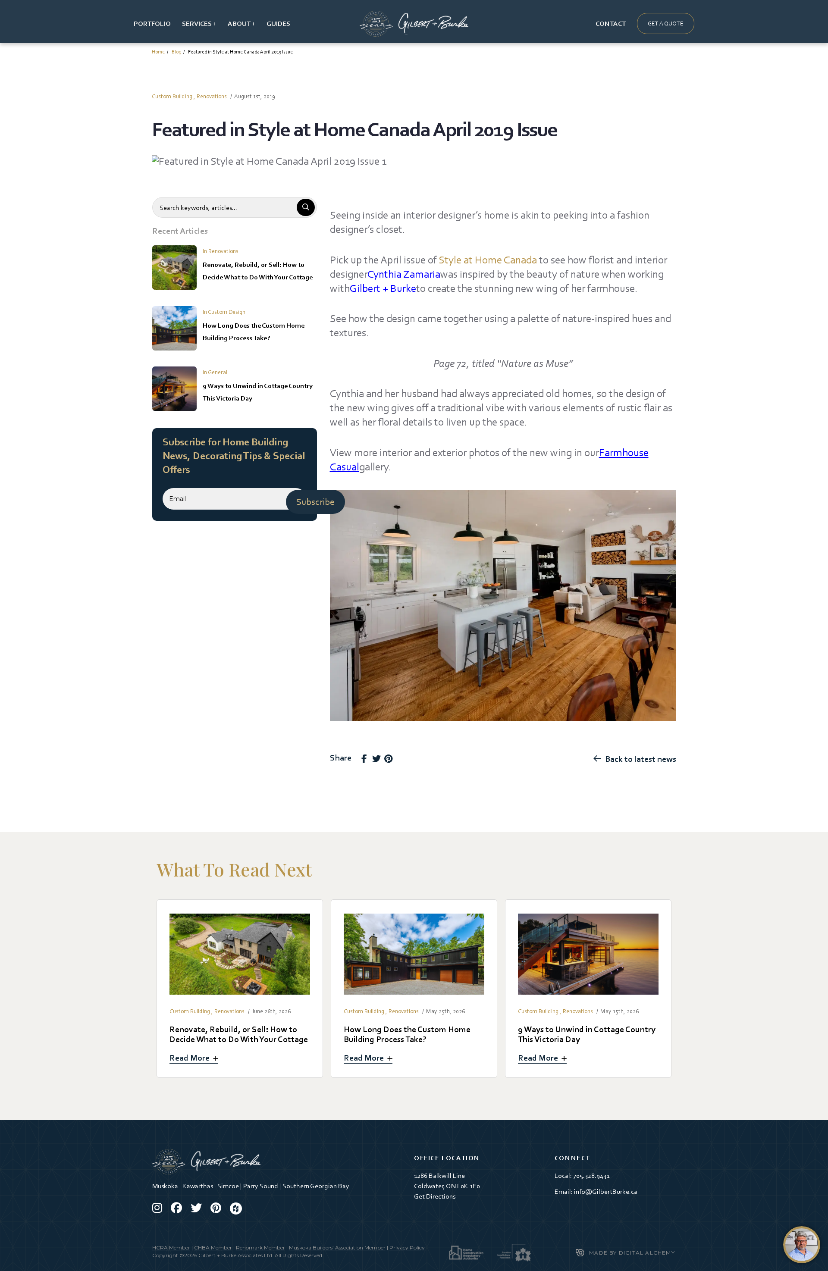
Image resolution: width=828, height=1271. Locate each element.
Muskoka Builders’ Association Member (337, 1247)
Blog (176, 52)
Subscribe (315, 501)
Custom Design (226, 312)
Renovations (212, 96)
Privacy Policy (407, 1247)
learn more (801, 1244)
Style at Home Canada (488, 259)
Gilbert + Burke (383, 288)
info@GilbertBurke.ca (605, 1191)
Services (197, 23)
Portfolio (152, 23)
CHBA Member (213, 1247)
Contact (611, 23)
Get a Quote (666, 23)
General (217, 372)
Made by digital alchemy (632, 1252)
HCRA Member (171, 1247)
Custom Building (172, 96)
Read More (240, 988)
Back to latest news (640, 759)
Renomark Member (260, 1247)
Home (158, 52)
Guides (278, 23)
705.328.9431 (591, 1175)
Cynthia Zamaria (403, 274)
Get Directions (434, 1196)
